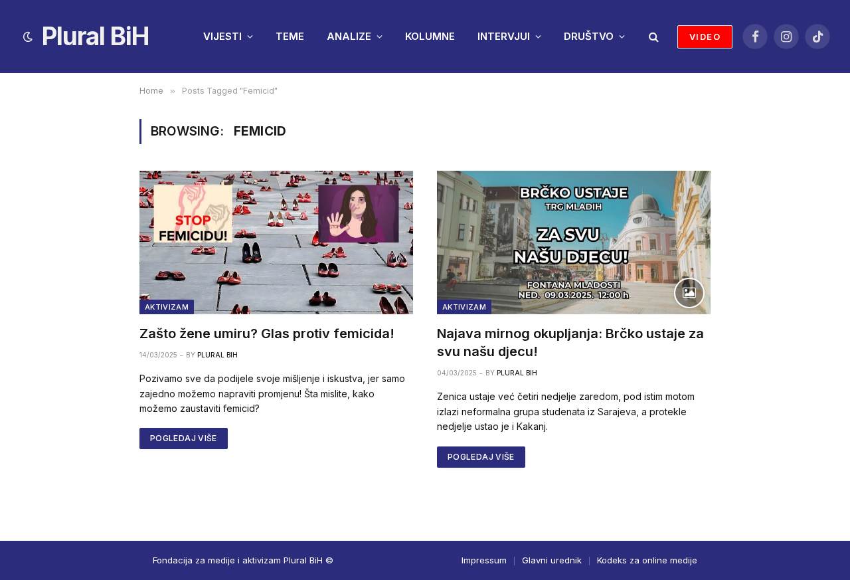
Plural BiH (217, 355)
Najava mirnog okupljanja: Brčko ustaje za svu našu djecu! (570, 342)
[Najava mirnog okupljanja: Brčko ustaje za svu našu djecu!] (574, 242)
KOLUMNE (430, 36)
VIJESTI (222, 36)
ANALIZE (349, 36)
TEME (290, 36)
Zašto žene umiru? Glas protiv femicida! (266, 333)
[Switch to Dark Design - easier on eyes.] (28, 36)
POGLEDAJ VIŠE (183, 438)
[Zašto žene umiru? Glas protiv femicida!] (276, 242)
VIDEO (705, 36)
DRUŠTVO (589, 36)
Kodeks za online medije (647, 560)
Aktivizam (167, 307)
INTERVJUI (503, 36)
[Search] (652, 37)
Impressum (484, 560)
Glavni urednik (552, 560)
